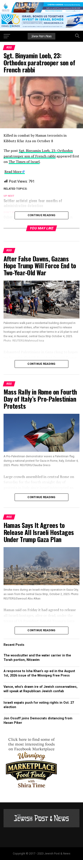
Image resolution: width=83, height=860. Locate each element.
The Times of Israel (24, 161)
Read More (12, 171)
